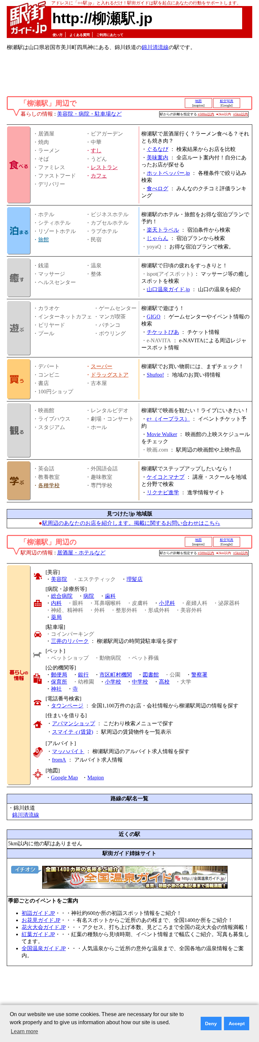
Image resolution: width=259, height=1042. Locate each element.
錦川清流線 (155, 47)
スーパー (101, 366)
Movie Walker (162, 434)
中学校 (140, 682)
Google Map (64, 777)
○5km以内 (240, 114)
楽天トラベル (163, 230)
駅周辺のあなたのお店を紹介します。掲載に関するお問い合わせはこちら (131, 523)
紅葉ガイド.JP (38, 934)
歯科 (110, 596)
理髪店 (134, 579)
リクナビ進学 (163, 492)
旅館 (43, 239)
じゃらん (157, 238)
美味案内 (157, 157)
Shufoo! (155, 375)
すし (96, 150)
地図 (198, 101)
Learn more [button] (24, 1031)
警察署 (199, 675)
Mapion (95, 777)
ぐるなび (157, 149)
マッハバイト (68, 751)
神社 (56, 689)
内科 (56, 603)
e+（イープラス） (168, 419)
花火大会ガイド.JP (44, 927)
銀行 (83, 675)
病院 (88, 596)
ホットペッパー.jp (168, 173)
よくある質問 (79, 35)
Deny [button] (211, 1023)
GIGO (154, 316)
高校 (164, 682)
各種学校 (49, 485)
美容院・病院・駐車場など (89, 114)
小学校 (113, 682)
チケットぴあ (163, 332)
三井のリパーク (70, 641)
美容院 (59, 579)
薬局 (56, 617)
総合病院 (62, 596)
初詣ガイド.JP (38, 913)
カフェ (99, 176)
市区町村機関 (115, 675)
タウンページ (67, 705)
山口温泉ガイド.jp (168, 289)
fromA (59, 760)
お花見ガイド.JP (41, 920)
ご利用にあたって (109, 35)
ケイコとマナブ (165, 477)
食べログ (157, 188)
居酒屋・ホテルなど (81, 552)
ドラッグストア (109, 375)
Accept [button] (237, 1023)
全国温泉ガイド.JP (44, 948)
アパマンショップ (73, 723)
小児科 (167, 603)
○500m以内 (206, 114)
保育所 (59, 682)
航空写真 (226, 101)
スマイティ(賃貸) (72, 732)
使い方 (58, 35)
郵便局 (59, 675)
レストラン (104, 167)
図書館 (151, 675)
